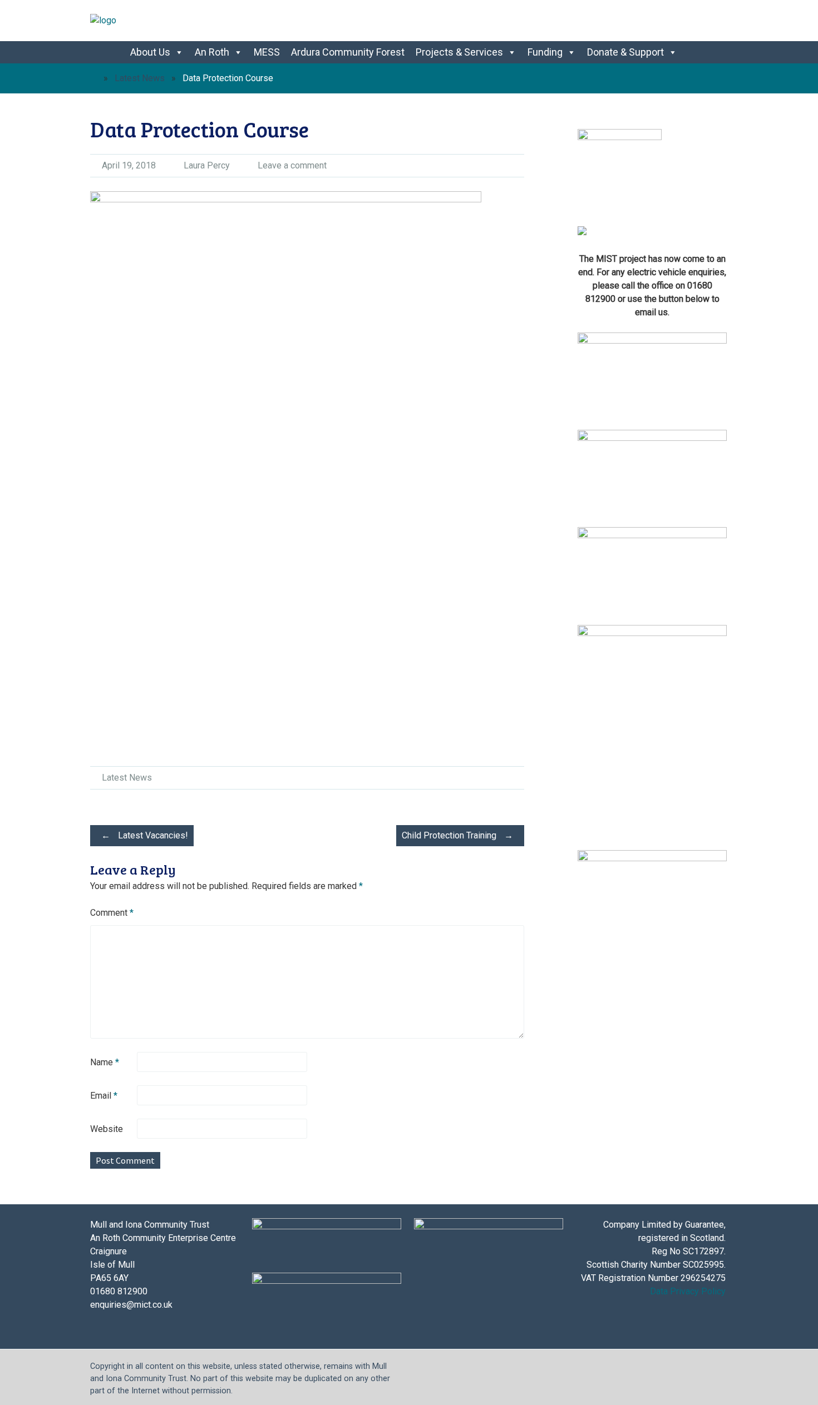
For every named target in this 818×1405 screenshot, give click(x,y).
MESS (267, 52)
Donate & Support (625, 52)
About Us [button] (150, 52)
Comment (112, 912)
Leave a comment (292, 165)
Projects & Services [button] (459, 52)
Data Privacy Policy (688, 1291)
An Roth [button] (212, 52)
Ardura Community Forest (348, 52)
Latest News (140, 78)
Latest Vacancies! (144, 835)
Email (103, 1095)
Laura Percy (207, 165)
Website (106, 1129)
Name (104, 1062)
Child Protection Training (457, 835)
